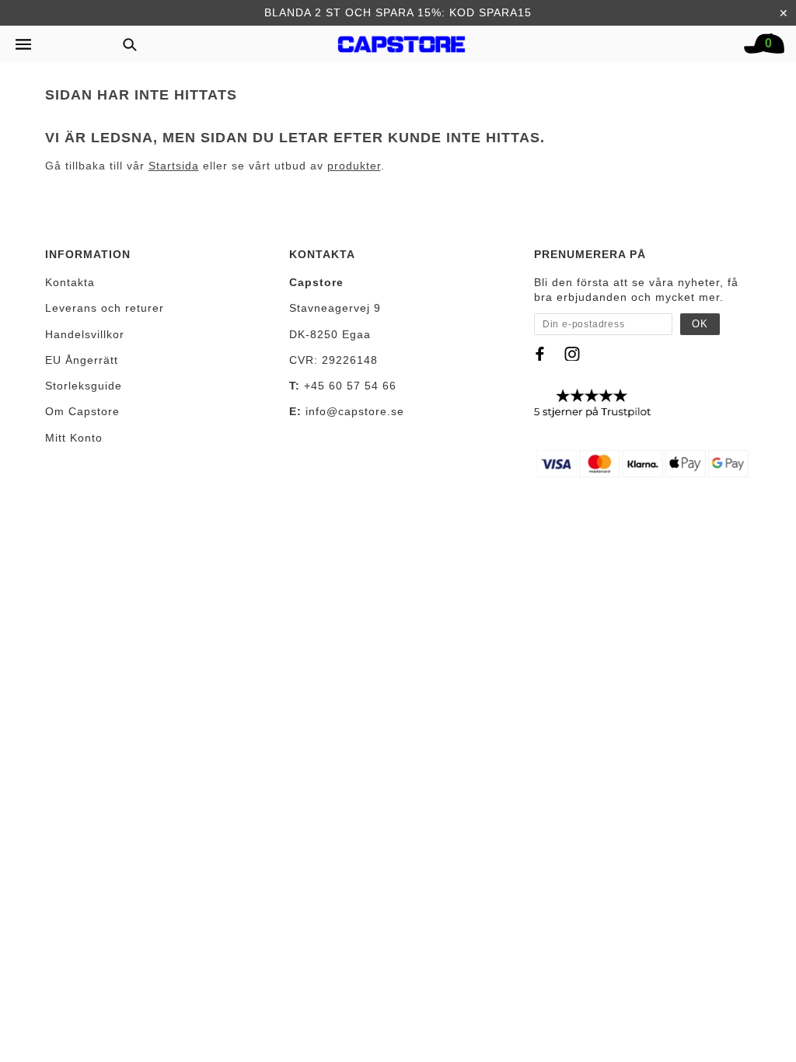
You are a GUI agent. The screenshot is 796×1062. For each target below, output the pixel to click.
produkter (354, 165)
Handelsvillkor (84, 334)
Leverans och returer (104, 308)
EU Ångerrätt (81, 360)
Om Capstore (82, 411)
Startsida (173, 165)
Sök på (124, 44)
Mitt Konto (74, 437)
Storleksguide (83, 385)
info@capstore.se (354, 411)
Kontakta (70, 282)
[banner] (402, 40)
